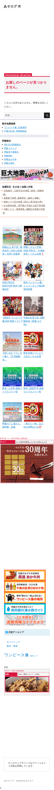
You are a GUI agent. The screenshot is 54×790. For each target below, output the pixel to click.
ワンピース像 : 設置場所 (15, 127)
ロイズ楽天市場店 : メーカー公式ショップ (31, 442)
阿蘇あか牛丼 (10, 159)
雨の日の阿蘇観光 (12, 144)
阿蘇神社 (8, 156)
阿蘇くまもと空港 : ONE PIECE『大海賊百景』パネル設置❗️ (33, 250)
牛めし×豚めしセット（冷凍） (29, 674)
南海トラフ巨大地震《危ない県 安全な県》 (24, 202)
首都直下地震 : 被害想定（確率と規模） (22, 198)
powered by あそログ (24, 781)
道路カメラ (34, 656)
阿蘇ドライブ (10, 148)
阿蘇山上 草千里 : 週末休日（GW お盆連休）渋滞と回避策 (12, 250)
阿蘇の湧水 (9, 163)
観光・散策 (12, 646)
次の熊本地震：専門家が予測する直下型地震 (24, 205)
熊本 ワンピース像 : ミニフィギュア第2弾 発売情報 (34, 285)
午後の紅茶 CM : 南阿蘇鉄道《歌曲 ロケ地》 (34, 321)
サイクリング (13, 642)
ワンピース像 (16, 655)
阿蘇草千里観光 (11, 152)
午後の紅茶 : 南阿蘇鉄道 (15, 131)
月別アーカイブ (16, 632)
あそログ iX (12, 6)
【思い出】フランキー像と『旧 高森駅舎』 (12, 356)
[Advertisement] (27, 41)
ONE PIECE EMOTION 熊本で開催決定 (12, 285)
